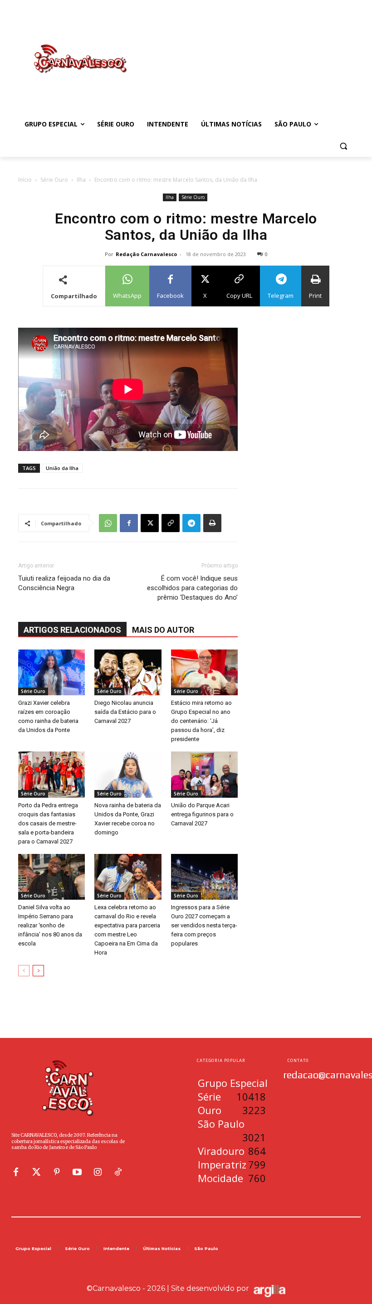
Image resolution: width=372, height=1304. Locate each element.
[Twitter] (36, 1172)
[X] (150, 523)
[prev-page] (23, 970)
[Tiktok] (117, 1172)
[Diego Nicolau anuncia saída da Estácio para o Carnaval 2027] (127, 672)
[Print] (212, 523)
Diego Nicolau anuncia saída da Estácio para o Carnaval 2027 (125, 711)
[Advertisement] (247, 49)
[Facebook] (129, 523)
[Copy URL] (171, 523)
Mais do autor (163, 630)
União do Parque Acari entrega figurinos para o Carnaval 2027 (202, 814)
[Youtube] (77, 1172)
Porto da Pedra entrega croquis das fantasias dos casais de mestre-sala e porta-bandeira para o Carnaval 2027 (48, 823)
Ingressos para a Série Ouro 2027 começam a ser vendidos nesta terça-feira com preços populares (204, 925)
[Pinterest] (56, 1172)
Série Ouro (54, 180)
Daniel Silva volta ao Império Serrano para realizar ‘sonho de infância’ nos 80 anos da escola (50, 925)
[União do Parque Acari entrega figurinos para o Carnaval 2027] (204, 774)
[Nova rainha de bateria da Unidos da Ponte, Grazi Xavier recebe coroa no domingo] (127, 774)
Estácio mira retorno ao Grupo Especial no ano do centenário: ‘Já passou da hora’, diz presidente (201, 720)
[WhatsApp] (108, 523)
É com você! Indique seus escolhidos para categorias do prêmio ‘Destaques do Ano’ (192, 587)
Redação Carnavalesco (146, 254)
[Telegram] (191, 523)
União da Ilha (62, 468)
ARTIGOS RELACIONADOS (72, 630)
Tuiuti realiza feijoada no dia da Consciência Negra (64, 583)
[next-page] (38, 970)
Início (25, 180)
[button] (343, 146)
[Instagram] (97, 1172)
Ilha (81, 180)
